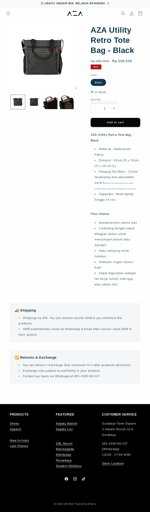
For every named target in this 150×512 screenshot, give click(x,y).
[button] (8, 13)
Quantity (96, 99)
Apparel (15, 429)
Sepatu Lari (64, 429)
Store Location (113, 463)
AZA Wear (68, 503)
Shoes (14, 423)
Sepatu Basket (66, 423)
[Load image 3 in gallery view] (50, 102)
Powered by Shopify (85, 503)
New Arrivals (19, 440)
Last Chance (19, 446)
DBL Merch (64, 443)
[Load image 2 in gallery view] (34, 102)
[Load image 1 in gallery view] (18, 102)
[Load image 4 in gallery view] (66, 102)
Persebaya (63, 460)
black (98, 82)
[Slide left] (14, 88)
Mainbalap (63, 454)
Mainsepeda (65, 449)
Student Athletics (69, 466)
